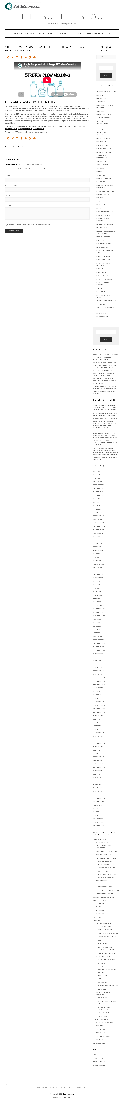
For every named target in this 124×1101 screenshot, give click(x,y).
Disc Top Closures (103, 138)
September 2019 (99, 684)
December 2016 (99, 764)
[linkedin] (17, 58)
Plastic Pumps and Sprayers (106, 884)
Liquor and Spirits (103, 215)
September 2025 (99, 495)
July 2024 (96, 536)
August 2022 (98, 578)
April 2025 (97, 509)
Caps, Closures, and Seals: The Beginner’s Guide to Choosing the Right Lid (104, 381)
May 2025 (96, 506)
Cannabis (100, 111)
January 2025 (98, 519)
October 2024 (98, 530)
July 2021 (96, 623)
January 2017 (98, 760)
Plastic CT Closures (103, 260)
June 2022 (97, 585)
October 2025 (98, 492)
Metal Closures (102, 228)
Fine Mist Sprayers (103, 145)
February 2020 (98, 671)
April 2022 (97, 592)
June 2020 (97, 660)
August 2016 (98, 770)
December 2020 (99, 640)
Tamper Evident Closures (106, 301)
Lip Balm (99, 208)
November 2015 (99, 798)
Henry (95, 405)
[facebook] (8, 58)
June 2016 (97, 777)
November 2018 (99, 709)
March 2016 (97, 788)
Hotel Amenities (102, 194)
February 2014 (98, 805)
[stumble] (26, 58)
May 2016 (96, 781)
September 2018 (99, 712)
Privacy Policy (42, 1087)
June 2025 (97, 502)
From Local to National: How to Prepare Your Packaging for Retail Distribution (105, 357)
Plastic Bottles (102, 247)
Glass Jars (100, 168)
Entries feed (98, 1058)
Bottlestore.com (69, 1094)
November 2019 (99, 681)
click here (43, 132)
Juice (98, 201)
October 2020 (98, 647)
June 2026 (97, 475)
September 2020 (99, 650)
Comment (8, 206)
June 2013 (97, 812)
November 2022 (99, 574)
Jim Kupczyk (97, 413)
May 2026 (96, 478)
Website (8, 196)
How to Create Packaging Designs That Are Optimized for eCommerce (105, 442)
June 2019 (97, 695)
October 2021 (98, 612)
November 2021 (99, 609)
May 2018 (96, 722)
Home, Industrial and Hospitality (91, 33)
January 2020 (98, 674)
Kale (54, 1097)
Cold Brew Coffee (103, 118)
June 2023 (97, 554)
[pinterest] (34, 58)
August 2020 (98, 653)
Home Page (100, 182)
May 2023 (96, 557)
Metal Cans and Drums (104, 224)
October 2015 (98, 801)
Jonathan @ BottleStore (17, 146)
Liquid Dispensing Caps (104, 212)
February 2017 (98, 757)
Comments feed (99, 1062)
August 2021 (98, 619)
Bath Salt (100, 95)
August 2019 (98, 688)
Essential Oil (101, 142)
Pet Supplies (100, 240)
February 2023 (98, 564)
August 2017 (98, 746)
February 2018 (98, 733)
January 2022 (98, 602)
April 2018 (97, 726)
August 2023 (98, 550)
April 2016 (97, 784)
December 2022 (99, 571)
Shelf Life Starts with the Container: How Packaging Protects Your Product (103, 373)
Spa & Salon (100, 288)
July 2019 (96, 691)
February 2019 (98, 702)
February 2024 (98, 547)
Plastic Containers (103, 256)
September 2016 (99, 767)
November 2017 (99, 743)
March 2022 (97, 595)
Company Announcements (103, 897)
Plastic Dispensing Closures (106, 858)
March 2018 (97, 729)
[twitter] (13, 58)
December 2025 (99, 485)
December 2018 (99, 705)
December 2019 (99, 678)
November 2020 (99, 643)
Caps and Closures (103, 114)
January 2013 (98, 819)
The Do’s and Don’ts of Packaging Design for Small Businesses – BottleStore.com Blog (105, 421)
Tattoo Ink (100, 304)
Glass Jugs (100, 171)
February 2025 (98, 516)
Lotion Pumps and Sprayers (108, 890)
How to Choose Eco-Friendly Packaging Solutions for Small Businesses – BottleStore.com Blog (105, 450)
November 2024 (99, 526)
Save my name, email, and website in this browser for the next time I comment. (28, 224)
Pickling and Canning (104, 244)
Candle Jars (100, 102)
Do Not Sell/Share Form (77, 1087)
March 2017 (97, 753)
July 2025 (96, 499)
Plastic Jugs (101, 272)
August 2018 (98, 715)
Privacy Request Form (58, 1087)
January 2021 (98, 636)
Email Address (11, 186)
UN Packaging (101, 313)
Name (7, 176)
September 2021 (99, 616)
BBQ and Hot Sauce (103, 98)
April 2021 (97, 633)
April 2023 (97, 561)
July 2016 (96, 774)
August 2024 (98, 533)
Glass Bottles (101, 161)
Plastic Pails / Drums (104, 279)
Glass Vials (100, 175)
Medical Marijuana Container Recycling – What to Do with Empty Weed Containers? (105, 407)
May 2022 (96, 588)
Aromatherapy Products (106, 91)
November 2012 (99, 826)
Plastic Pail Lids (102, 276)
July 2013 (96, 808)
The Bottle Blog (62, 17)
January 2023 (98, 567)
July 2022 (96, 581)
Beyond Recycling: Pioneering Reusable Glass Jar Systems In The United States (106, 457)
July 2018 (96, 719)
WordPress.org (99, 1065)
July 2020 (96, 657)
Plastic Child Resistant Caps (106, 851)
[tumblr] (21, 58)
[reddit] (30, 58)
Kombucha (100, 205)
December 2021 (99, 605)
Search (106, 75)
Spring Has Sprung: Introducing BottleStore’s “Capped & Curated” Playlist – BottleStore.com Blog (105, 436)
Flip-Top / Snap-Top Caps (105, 149)
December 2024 (99, 523)
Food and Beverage (46, 33)
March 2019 (97, 698)
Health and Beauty (65, 33)
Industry (99, 198)
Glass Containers (103, 165)
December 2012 (99, 822)
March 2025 (97, 512)
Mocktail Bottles (103, 237)
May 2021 (96, 629)
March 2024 (97, 543)
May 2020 (96, 664)
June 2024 (97, 540)
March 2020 (97, 667)
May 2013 (96, 815)
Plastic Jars (100, 269)
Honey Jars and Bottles (105, 191)
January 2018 (98, 736)
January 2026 (98, 481)
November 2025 (99, 488)
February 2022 (98, 598)
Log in (95, 1055)
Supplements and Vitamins (108, 986)
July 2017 (96, 750)
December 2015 (99, 795)
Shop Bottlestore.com (23, 33)
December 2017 (99, 740)
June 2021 (97, 626)
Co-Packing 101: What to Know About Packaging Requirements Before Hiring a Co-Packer (105, 365)
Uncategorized (102, 317)
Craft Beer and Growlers (108, 933)
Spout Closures (102, 292)
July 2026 (96, 471)
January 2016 (98, 791)
